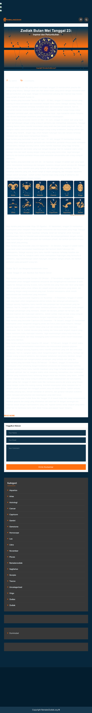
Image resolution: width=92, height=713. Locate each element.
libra (11, 545)
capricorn (13, 514)
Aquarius (13, 490)
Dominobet (14, 633)
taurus (12, 581)
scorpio (12, 575)
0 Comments (28, 81)
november (13, 551)
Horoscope (14, 533)
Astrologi (13, 502)
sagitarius (13, 569)
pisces (12, 557)
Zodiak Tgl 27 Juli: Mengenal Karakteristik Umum (27, 268)
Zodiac (12, 599)
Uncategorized (15, 587)
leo (11, 539)
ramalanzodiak (15, 563)
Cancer (12, 508)
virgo (11, 593)
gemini (12, 520)
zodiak (29, 97)
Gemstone (13, 526)
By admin (12, 81)
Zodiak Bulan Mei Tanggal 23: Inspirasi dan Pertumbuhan (43, 76)
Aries (11, 496)
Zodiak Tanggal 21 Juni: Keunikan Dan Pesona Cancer (29, 273)
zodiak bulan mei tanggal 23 (37, 398)
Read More (9, 415)
